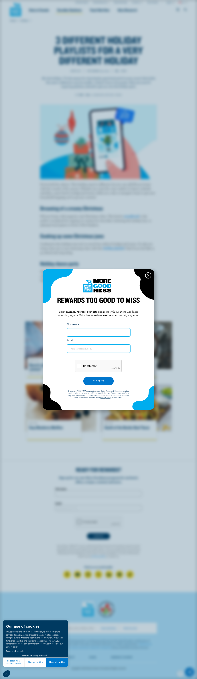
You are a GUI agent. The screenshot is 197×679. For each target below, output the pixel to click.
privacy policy (105, 397)
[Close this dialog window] (148, 275)
